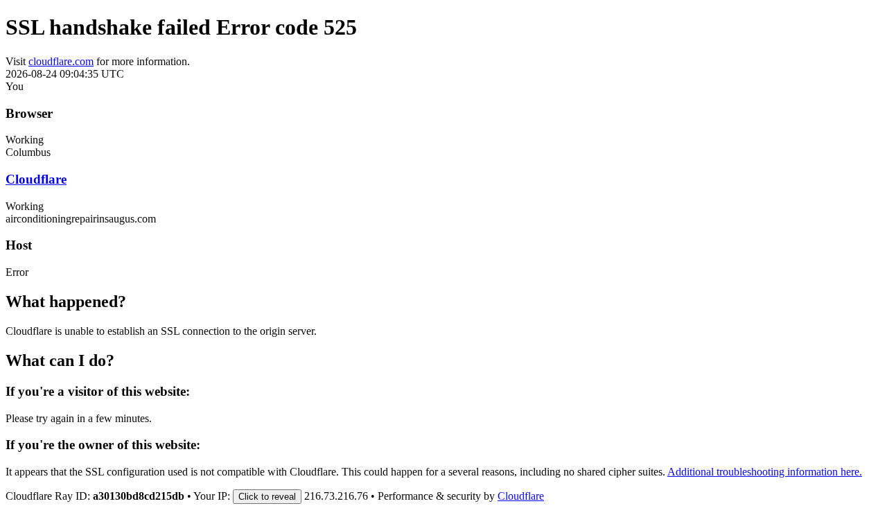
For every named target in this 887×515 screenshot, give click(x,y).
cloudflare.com (61, 61)
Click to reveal (267, 496)
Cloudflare (36, 179)
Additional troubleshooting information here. (764, 472)
